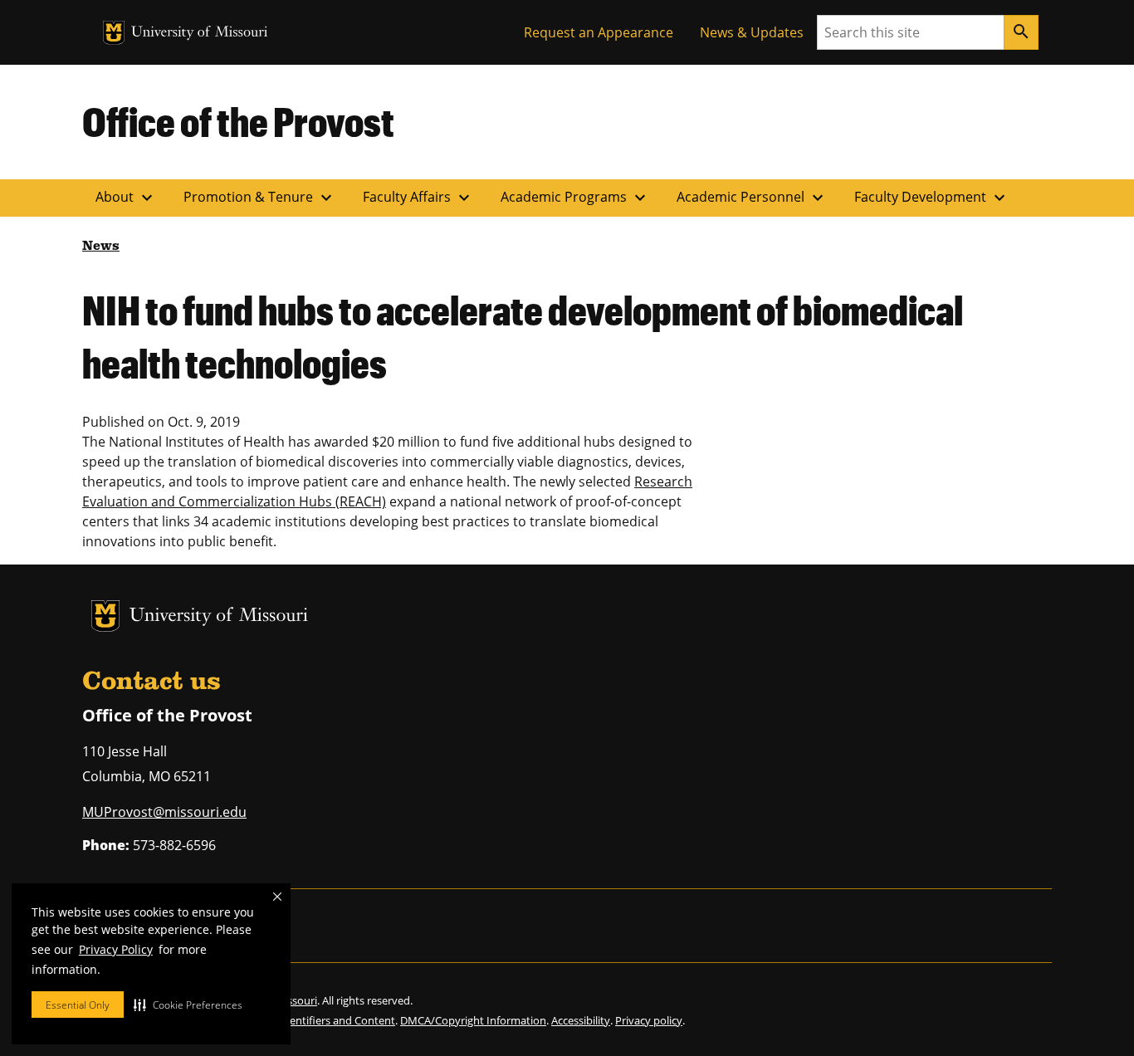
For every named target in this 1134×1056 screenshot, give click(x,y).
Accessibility (580, 1020)
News (101, 246)
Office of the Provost (238, 121)
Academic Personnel (752, 198)
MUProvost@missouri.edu (164, 812)
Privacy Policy (116, 949)
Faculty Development (931, 198)
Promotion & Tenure (259, 198)
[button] (188, 1004)
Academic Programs (575, 198)
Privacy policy (648, 1020)
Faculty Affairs (418, 198)
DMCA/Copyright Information (473, 1020)
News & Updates (752, 32)
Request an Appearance (598, 32)
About (126, 198)
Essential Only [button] (78, 1005)
